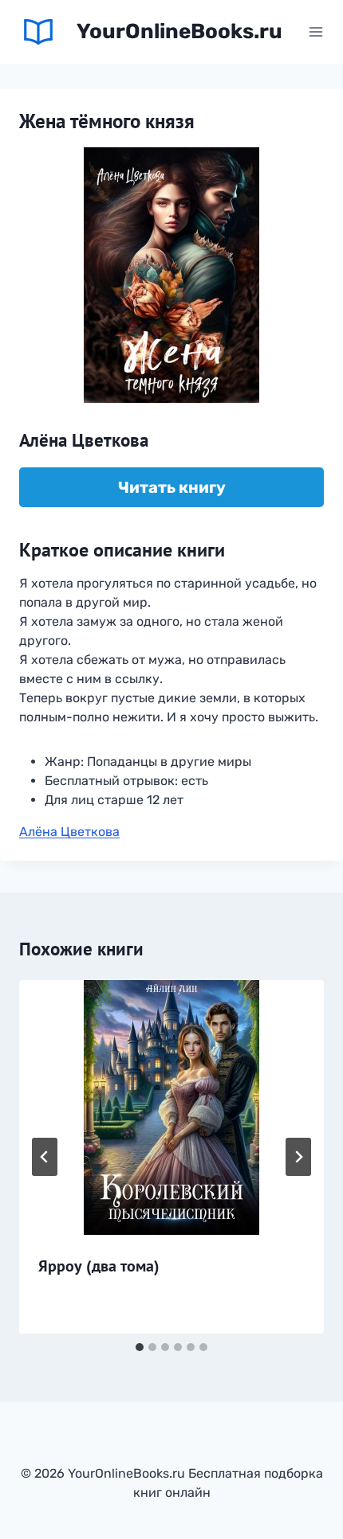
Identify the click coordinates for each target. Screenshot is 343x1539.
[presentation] (171, 1107)
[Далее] (298, 1157)
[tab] (140, 1347)
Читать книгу (172, 487)
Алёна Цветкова (69, 831)
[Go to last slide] (44, 1157)
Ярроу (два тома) (99, 1266)
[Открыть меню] (315, 31)
